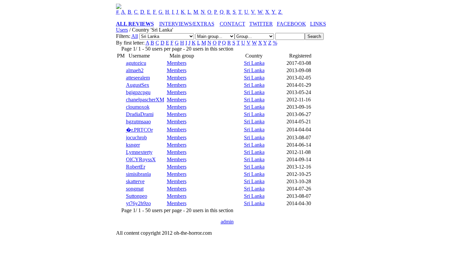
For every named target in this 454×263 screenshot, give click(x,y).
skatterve (135, 181)
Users (122, 30)
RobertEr (135, 167)
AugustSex (137, 85)
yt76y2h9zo (138, 203)
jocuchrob (136, 137)
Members (176, 63)
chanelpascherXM (145, 99)
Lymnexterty (139, 152)
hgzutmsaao (138, 121)
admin (227, 221)
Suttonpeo (136, 196)
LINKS (318, 24)
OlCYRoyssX (141, 159)
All (134, 36)
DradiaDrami (140, 114)
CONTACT (232, 24)
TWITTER (261, 24)
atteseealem (138, 77)
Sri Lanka (254, 63)
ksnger (133, 145)
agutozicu (136, 63)
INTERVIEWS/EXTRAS (186, 24)
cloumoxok (138, 107)
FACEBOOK (291, 24)
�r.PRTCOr (139, 130)
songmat (135, 189)
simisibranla (138, 174)
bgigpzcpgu (138, 92)
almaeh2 (135, 70)
